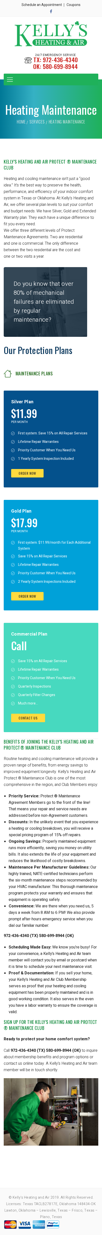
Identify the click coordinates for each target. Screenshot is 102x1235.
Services (37, 122)
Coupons (73, 4)
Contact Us (28, 717)
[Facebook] (51, 11)
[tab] (51, 372)
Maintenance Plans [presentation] (34, 373)
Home (21, 122)
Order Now (27, 473)
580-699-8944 (60, 66)
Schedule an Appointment (42, 4)
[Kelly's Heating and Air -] (51, 34)
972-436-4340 (60, 59)
